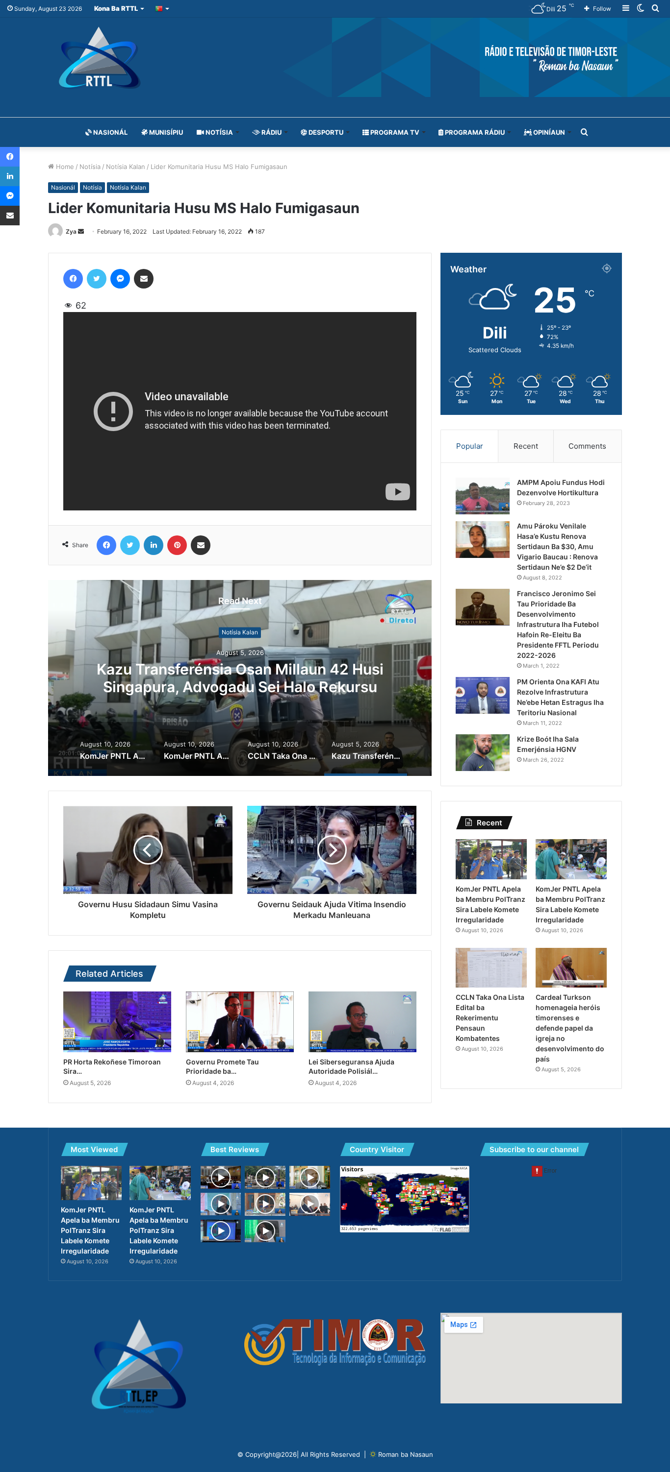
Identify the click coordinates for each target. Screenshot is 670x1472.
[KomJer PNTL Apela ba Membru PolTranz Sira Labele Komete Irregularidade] (491, 859)
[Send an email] (81, 231)
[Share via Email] (144, 279)
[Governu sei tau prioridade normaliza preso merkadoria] (309, 1204)
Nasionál (110, 132)
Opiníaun (548, 132)
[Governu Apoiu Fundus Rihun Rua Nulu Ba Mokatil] (221, 1204)
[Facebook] (73, 279)
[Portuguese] (162, 8)
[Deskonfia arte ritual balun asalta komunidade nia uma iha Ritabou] (265, 1204)
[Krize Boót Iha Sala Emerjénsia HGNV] (483, 752)
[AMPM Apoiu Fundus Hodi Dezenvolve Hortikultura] (483, 496)
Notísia (218, 132)
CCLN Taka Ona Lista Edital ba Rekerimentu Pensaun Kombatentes (490, 1017)
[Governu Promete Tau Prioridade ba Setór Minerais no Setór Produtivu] (240, 1021)
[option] (240, 678)
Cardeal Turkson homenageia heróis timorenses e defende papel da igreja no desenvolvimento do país (570, 1028)
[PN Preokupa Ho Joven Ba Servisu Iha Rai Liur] (221, 1177)
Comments (587, 446)
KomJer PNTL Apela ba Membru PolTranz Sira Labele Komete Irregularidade (240, 678)
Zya (71, 231)
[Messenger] (120, 279)
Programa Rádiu (474, 132)
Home (64, 166)
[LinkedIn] (153, 545)
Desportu (325, 132)
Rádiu (271, 132)
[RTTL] (335, 57)
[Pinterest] (177, 545)
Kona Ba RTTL (116, 8)
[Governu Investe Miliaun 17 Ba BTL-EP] (309, 1177)
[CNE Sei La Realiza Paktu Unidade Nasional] (265, 1231)
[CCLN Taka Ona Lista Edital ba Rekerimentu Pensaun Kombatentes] (491, 968)
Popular (469, 446)
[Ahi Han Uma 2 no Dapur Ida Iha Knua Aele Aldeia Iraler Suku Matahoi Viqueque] (265, 1177)
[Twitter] (96, 279)
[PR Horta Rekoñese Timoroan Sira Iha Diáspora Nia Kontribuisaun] (117, 1021)
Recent (526, 446)
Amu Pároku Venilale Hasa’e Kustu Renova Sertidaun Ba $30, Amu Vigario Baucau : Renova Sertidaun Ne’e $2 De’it (557, 546)
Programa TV (394, 132)
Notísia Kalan (125, 166)
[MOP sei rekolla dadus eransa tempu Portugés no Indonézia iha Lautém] (221, 1231)
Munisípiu (165, 132)
